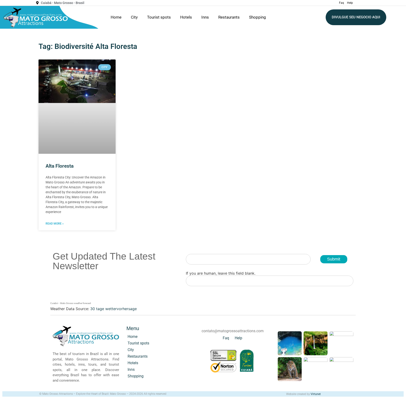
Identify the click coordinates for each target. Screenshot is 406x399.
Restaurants (229, 17)
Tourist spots (159, 17)
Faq (341, 2)
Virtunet (316, 394)
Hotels (186, 17)
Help (350, 2)
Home (116, 17)
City (134, 17)
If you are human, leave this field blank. (220, 273)
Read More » (55, 223)
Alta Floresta (60, 166)
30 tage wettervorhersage (113, 308)
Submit (333, 259)
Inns (205, 17)
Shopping (257, 17)
